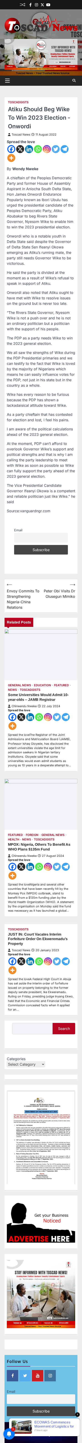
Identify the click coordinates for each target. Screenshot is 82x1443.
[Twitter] (42, 5)
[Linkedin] (60, 5)
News (12, 689)
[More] (11, 158)
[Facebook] (30, 5)
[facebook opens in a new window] (12, 1375)
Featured (61, 685)
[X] (20, 149)
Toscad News (21, 134)
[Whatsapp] (38, 149)
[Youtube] (48, 5)
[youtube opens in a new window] (37, 1375)
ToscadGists (18, 102)
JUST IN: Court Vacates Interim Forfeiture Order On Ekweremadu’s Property (38, 939)
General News (19, 685)
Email (18, 530)
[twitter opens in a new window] (25, 1375)
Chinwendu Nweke (24, 706)
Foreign (32, 835)
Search (64, 1028)
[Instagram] (47, 149)
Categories (16, 1059)
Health (13, 839)
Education (42, 685)
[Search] (74, 80)
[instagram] (36, 5)
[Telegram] (65, 149)
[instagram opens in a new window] (50, 1375)
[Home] (54, 5)
